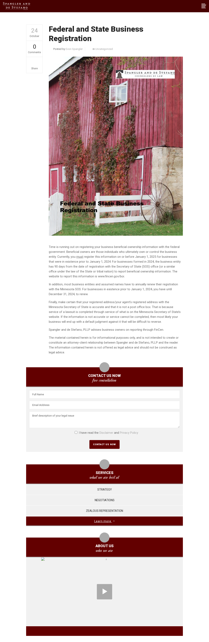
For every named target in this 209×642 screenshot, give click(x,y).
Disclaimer (106, 433)
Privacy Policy (129, 433)
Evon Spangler (74, 48)
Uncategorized (104, 48)
